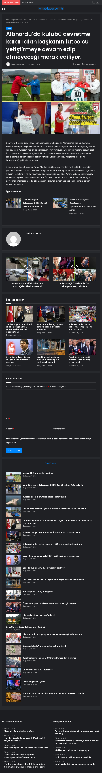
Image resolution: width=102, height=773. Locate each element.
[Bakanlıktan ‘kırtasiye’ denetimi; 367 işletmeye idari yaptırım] (82, 314)
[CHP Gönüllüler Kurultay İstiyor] (13, 673)
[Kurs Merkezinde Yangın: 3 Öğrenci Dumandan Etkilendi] (13, 662)
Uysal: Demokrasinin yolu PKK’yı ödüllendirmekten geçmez (18, 360)
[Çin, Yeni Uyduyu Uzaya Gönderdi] (13, 619)
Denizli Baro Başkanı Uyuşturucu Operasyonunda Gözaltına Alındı (54, 508)
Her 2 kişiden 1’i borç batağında (38, 591)
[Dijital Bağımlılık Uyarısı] (13, 685)
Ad (8, 419)
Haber (19, 19)
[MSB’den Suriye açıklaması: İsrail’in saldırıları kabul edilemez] (51, 314)
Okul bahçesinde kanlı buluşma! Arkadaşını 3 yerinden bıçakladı (48, 360)
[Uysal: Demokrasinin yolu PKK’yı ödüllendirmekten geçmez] (19, 347)
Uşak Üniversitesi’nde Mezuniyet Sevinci (25, 627)
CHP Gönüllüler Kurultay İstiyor (37, 669)
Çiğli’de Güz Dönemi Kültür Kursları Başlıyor (44, 568)
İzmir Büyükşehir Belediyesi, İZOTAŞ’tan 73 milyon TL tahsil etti (35, 203)
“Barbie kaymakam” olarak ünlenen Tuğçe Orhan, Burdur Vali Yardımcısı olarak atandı (19, 328)
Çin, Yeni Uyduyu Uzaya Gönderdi (39, 615)
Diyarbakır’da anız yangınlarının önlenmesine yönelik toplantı (52, 634)
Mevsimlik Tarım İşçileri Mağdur (38, 473)
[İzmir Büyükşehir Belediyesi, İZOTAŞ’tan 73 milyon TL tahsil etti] (13, 203)
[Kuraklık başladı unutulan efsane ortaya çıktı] (13, 500)
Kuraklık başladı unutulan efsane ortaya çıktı (40, 2)
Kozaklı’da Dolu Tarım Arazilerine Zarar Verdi (44, 646)
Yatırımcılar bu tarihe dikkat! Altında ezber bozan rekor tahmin (53, 693)
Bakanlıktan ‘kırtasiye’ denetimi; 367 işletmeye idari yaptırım (80, 327)
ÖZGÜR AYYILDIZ (17, 64)
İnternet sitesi (59, 429)
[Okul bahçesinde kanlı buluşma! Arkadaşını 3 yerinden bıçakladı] (51, 347)
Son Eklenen (51, 463)
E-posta (10, 429)
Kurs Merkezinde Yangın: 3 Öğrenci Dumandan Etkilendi (49, 658)
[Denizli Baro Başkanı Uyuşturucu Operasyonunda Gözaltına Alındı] (60, 203)
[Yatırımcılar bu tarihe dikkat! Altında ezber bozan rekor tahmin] (13, 697)
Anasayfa (12, 19)
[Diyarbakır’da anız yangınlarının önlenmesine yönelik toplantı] (13, 638)
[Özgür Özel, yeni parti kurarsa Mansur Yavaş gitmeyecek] (82, 347)
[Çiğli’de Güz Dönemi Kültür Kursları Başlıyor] (13, 572)
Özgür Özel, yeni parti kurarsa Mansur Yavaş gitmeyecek (79, 360)
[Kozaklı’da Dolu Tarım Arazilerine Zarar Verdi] (13, 650)
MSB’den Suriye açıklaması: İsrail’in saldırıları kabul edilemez (50, 327)
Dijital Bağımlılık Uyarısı (34, 681)
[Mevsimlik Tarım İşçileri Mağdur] (13, 477)
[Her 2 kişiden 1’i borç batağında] (13, 595)
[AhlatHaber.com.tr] (51, 8)
